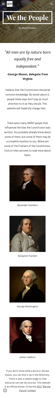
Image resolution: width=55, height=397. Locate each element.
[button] (3, 4)
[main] (27, 17)
